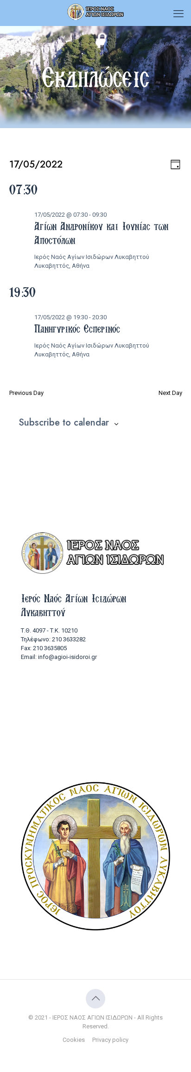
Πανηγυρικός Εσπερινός (77, 328)
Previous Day (26, 392)
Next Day (170, 392)
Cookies (74, 1039)
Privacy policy (110, 1039)
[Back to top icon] (95, 998)
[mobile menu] (178, 14)
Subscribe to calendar (64, 422)
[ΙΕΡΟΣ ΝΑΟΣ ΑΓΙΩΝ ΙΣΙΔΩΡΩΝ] (95, 11)
